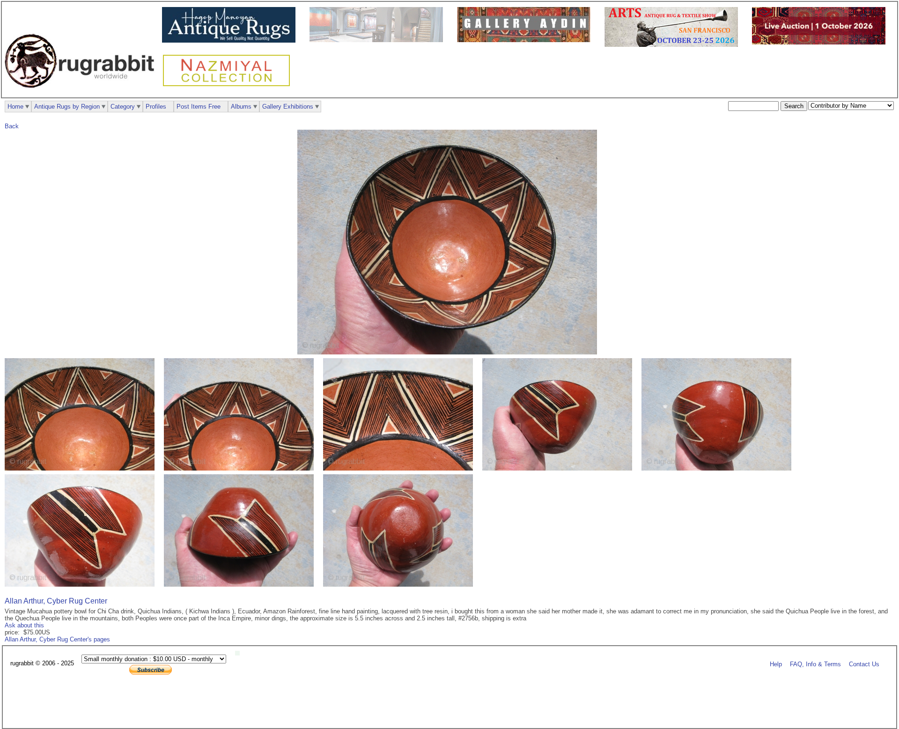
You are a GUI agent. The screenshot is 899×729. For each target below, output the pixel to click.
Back (12, 126)
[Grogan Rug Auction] (821, 42)
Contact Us (864, 663)
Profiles (156, 106)
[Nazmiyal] (228, 84)
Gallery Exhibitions (287, 106)
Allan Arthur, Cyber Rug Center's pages (57, 639)
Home (15, 106)
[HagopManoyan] (231, 40)
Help (776, 663)
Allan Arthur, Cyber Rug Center (56, 601)
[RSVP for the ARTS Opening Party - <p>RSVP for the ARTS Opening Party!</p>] (239, 653)
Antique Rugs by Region (67, 106)
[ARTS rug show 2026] (673, 44)
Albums (241, 106)
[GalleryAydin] (378, 40)
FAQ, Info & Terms (815, 663)
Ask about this (24, 625)
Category (123, 106)
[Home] (82, 92)
